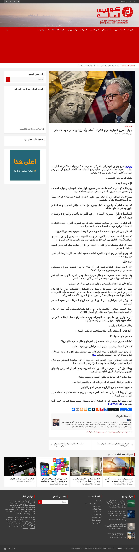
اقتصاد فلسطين (120, 30)
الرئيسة (130, 30)
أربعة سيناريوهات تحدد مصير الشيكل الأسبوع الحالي (116, 534)
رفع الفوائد (89, 432)
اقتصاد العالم (106, 30)
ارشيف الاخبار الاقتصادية (56, 30)
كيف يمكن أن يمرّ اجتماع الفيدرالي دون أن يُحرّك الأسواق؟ (115, 525)
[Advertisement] (72, 47)
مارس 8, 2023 (127, 134)
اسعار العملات (96, 509)
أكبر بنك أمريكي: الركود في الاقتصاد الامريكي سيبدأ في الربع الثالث (113, 445)
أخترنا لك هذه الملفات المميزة (120, 454)
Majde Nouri (118, 134)
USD (43, 129)
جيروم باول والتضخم (111, 432)
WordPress (88, 548)
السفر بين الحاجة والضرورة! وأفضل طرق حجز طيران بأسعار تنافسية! (119, 480)
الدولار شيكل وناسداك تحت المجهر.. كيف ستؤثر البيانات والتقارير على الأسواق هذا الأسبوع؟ (117, 514)
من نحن (42, 30)
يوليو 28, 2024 (63, 484)
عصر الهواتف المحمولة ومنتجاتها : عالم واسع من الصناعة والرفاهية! (54, 480)
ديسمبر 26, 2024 (128, 484)
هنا (94, 354)
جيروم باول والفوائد (99, 432)
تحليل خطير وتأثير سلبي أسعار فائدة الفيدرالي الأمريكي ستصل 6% (68, 445)
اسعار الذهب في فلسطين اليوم (77, 30)
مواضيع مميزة (96, 523)
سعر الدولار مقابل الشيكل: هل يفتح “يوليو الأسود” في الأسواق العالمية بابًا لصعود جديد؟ (116, 503)
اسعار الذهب (97, 506)
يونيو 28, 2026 (122, 520)
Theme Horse (106, 548)
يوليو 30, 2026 (122, 507)
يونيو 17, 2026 (122, 528)
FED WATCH (115, 404)
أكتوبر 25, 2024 (95, 484)
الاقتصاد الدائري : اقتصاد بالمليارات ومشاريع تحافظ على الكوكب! (86, 480)
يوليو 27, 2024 (30, 481)
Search (8, 79)
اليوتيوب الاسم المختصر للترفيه (21, 479)
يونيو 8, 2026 (122, 537)
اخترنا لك (130, 474)
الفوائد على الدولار (123, 432)
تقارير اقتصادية (94, 30)
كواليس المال (117, 548)
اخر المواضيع (127, 496)
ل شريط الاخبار (96, 520)
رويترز (129, 166)
